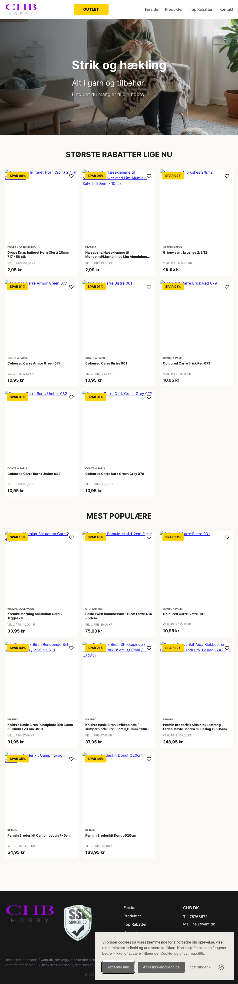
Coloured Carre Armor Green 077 (33, 363)
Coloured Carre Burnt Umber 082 (33, 474)
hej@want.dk (203, 924)
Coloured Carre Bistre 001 (106, 363)
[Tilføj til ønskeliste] (71, 176)
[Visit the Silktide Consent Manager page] (221, 967)
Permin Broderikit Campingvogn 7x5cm (39, 835)
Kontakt (226, 9)
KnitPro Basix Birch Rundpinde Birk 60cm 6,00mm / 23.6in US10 (40, 727)
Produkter (174, 9)
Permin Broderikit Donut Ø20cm (110, 835)
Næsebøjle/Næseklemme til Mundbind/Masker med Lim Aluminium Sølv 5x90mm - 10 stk (116, 256)
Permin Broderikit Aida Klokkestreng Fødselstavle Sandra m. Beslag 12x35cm (195, 727)
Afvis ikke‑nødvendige (161, 967)
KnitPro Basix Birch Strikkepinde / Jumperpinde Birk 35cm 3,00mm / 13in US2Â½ (116, 729)
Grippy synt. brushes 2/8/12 (185, 252)
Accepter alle (118, 967)
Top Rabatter (201, 9)
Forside (151, 9)
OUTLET (91, 9)
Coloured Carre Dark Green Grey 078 (114, 474)
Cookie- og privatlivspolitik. (182, 953)
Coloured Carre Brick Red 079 (186, 363)
